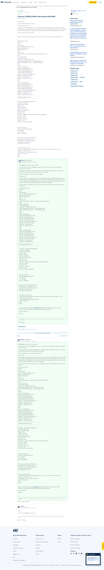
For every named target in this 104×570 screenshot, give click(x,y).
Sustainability (15, 544)
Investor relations (16, 541)
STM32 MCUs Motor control (75, 41)
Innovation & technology (18, 548)
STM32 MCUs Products (74, 49)
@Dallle (23, 165)
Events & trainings (39, 551)
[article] (42, 421)
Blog (14, 557)
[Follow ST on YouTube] (81, 554)
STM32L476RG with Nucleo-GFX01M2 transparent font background (76, 22)
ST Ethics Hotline (74, 541)
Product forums (39, 6)
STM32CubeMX (74, 75)
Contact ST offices (39, 538)
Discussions (32, 6)
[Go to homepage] (22, 532)
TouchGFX (82, 77)
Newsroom (38, 548)
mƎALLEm (22, 506)
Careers (14, 551)
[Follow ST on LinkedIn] (73, 554)
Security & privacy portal (75, 548)
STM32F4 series (74, 73)
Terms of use (45, 565)
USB (81, 81)
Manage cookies (77, 565)
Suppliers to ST (16, 554)
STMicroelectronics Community (22, 6)
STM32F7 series (74, 81)
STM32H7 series (74, 70)
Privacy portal (70, 565)
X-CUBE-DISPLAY (37, 307)
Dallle (21, 10)
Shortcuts (59, 538)
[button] (93, 2)
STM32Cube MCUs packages (77, 86)
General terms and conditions (19, 560)
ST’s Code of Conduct (75, 544)
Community (38, 544)
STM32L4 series (21, 326)
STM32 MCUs (46, 6)
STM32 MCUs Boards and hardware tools (58, 6)
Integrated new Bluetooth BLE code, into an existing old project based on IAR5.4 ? (78, 46)
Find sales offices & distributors (42, 541)
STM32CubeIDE (74, 77)
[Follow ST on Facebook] (79, 554)
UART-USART (74, 83)
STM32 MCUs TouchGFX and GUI (76, 25)
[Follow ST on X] (71, 554)
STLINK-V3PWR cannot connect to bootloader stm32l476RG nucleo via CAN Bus (78, 54)
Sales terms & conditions (54, 565)
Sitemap (59, 541)
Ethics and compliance (75, 538)
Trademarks (63, 565)
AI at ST (37, 554)
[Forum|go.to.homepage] (6, 2)
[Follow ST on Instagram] (76, 554)
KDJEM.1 (23, 160)
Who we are (15, 538)
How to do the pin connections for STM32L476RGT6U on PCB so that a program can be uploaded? (78, 62)
